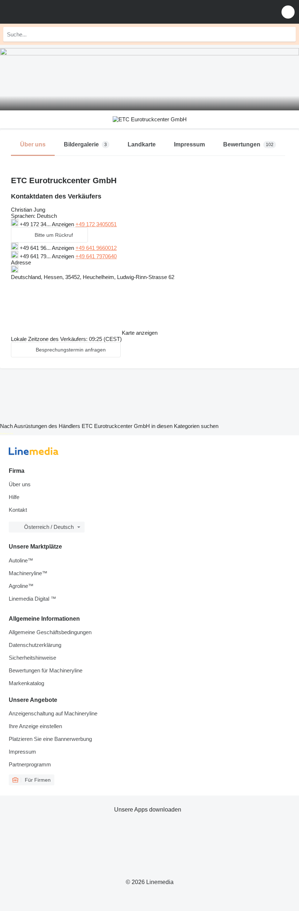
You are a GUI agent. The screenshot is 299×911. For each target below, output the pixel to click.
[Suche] (288, 34)
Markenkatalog (26, 683)
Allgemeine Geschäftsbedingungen (50, 632)
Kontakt (18, 510)
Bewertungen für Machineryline (45, 670)
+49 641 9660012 (96, 248)
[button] (288, 12)
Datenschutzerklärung (35, 645)
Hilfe (14, 497)
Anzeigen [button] (63, 224)
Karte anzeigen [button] (140, 333)
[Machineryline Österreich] (51, 12)
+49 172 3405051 (96, 224)
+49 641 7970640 (96, 256)
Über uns (20, 484)
